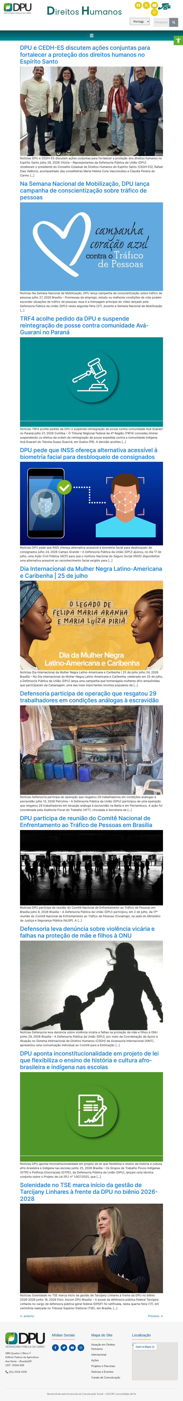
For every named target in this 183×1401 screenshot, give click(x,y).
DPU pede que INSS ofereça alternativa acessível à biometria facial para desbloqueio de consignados (88, 453)
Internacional (98, 1354)
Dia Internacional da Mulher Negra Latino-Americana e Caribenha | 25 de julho (91, 572)
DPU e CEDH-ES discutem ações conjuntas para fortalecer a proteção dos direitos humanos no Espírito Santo (85, 54)
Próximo (155, 1316)
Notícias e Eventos (102, 1371)
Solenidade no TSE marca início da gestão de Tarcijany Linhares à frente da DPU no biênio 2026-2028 (89, 1191)
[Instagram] (154, 12)
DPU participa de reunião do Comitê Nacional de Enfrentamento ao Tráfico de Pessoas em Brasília (86, 821)
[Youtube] (154, 5)
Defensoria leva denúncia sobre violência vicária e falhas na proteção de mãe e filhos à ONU (87, 932)
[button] (178, 40)
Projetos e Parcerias (103, 1366)
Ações (95, 1360)
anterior (27, 1316)
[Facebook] (138, 5)
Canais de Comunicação (105, 1377)
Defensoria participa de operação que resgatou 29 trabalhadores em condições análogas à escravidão (89, 697)
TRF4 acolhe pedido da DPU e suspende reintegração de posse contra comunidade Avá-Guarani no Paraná (84, 325)
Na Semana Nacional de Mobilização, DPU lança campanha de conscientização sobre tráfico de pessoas (84, 190)
